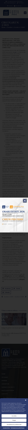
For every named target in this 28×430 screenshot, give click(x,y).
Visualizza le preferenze (14, 424)
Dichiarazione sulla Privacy (17, 428)
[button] (25, 400)
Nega (14, 420)
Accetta (14, 416)
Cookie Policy (6, 428)
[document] (14, 215)
